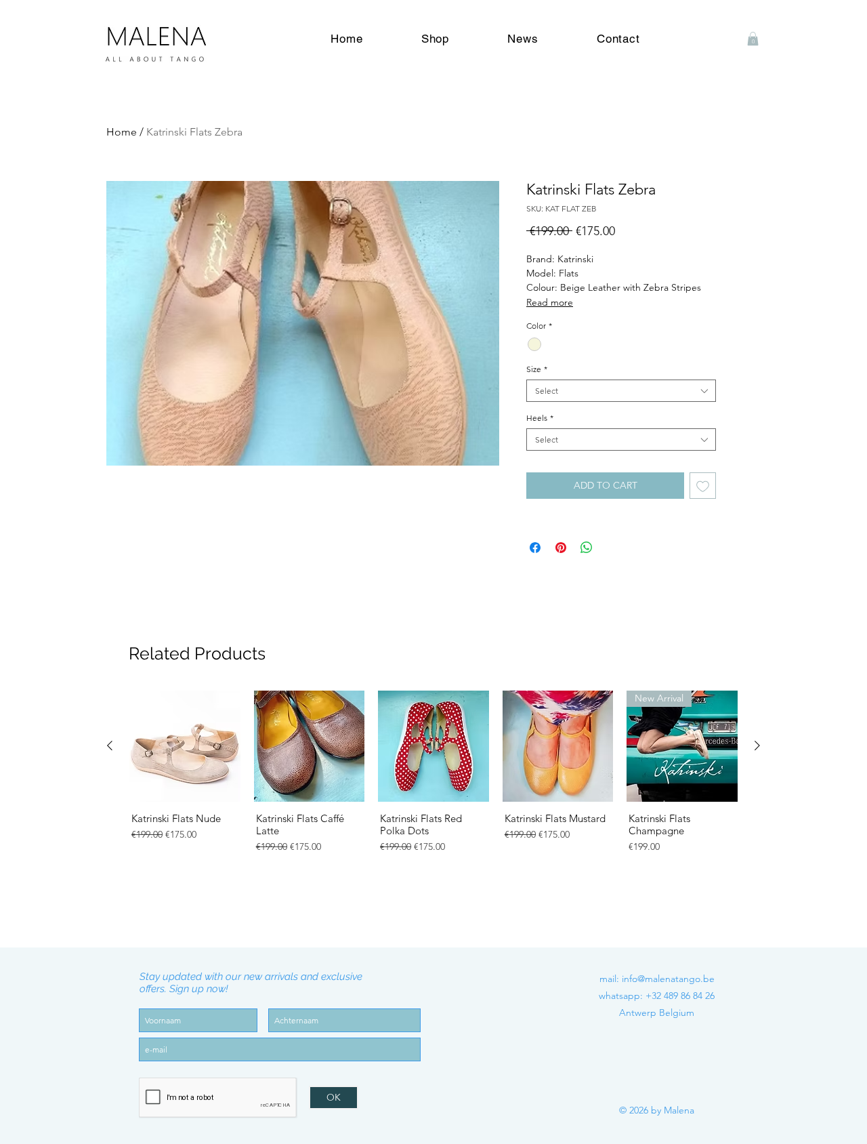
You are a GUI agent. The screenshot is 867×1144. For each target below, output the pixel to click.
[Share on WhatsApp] (586, 547)
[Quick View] (184, 746)
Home (121, 131)
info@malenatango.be (668, 979)
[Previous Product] (110, 745)
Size (536, 369)
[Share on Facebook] (535, 547)
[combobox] (621, 391)
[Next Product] (757, 745)
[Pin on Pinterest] (561, 547)
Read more (549, 302)
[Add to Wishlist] (703, 485)
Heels (539, 418)
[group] (433, 790)
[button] (753, 38)
